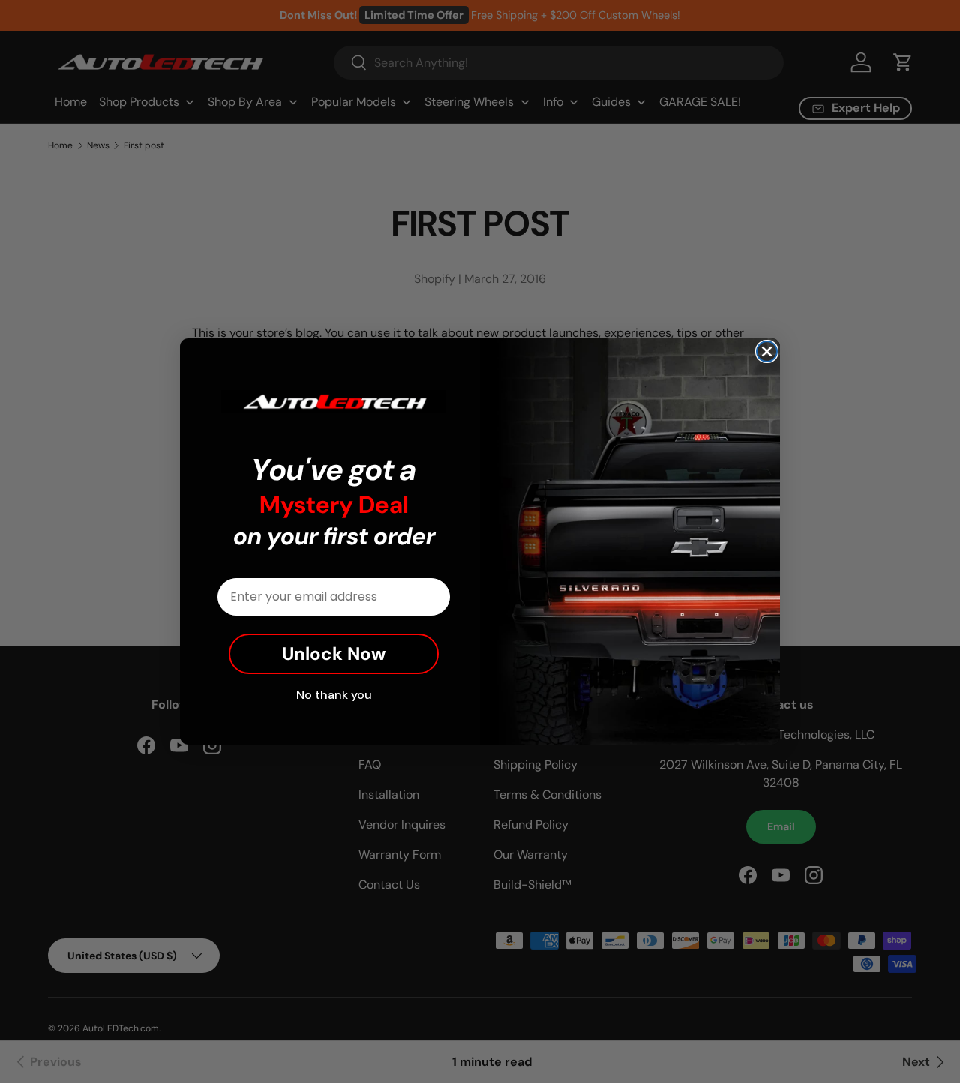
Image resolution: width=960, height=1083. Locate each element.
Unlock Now (334, 653)
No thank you (334, 694)
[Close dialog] (767, 351)
